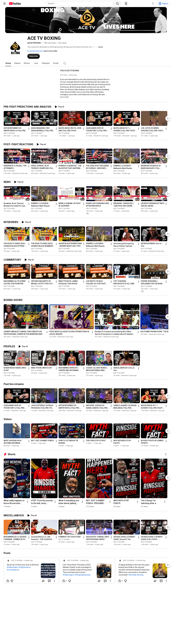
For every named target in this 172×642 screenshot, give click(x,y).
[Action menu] (54, 580)
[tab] (8, 63)
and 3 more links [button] (50, 51)
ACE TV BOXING (9, 133)
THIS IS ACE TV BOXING (69, 71)
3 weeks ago (84, 560)
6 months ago (140, 560)
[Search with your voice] (126, 3)
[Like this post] (8, 581)
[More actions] (28, 128)
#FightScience (24, 567)
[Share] (43, 580)
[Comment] (49, 580)
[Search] (117, 3)
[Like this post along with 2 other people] (64, 581)
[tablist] (86, 63)
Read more (64, 97)
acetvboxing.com (36, 51)
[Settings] (152, 3)
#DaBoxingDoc (13, 567)
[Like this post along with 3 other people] (120, 581)
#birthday (132, 575)
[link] (31, 571)
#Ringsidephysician (82, 575)
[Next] (167, 118)
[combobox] (80, 3)
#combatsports (13, 570)
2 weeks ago (28, 560)
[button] (64, 97)
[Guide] (4, 3)
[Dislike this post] (12, 581)
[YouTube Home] (15, 3)
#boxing (140, 575)
